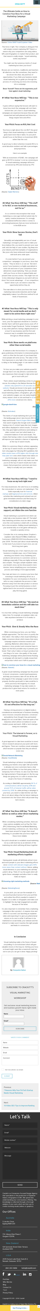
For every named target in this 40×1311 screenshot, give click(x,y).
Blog (4, 1285)
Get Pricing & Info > (20, 1308)
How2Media (12, 758)
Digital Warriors (13, 192)
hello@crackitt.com (29, 1268)
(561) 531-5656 (11, 1268)
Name (6, 1014)
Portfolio (6, 1279)
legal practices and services (22, 494)
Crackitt (21, 1298)
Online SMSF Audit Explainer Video (19, 42)
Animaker (11, 411)
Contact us (7, 1287)
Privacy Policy (8, 1293)
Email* (6, 1021)
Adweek (11, 667)
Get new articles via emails (14, 1070)
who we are (7, 1282)
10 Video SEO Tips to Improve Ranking (19, 1106)
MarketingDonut (13, 888)
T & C (5, 1290)
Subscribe (37, 413)
